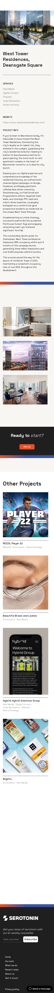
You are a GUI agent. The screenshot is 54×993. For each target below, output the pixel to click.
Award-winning (11, 104)
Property (7, 96)
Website (7, 547)
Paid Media (8, 89)
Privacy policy (12, 989)
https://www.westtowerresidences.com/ (23, 122)
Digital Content (10, 93)
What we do (11, 965)
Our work (9, 961)
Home (8, 957)
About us (9, 973)
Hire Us (27, 446)
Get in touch (11, 978)
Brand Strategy (34, 547)
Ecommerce (18, 547)
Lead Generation (11, 101)
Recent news (12, 969)
